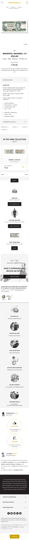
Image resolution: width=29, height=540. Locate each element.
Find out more (14, 276)
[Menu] (12, 295)
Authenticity (4, 127)
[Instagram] (17, 513)
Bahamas (19, 7)
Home (7, 7)
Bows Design (9, 528)
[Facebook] (8, 513)
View (14, 248)
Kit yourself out (14, 204)
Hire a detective (14, 226)
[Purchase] (23, 166)
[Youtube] (20, 513)
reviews (7, 291)
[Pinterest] (14, 513)
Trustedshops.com (19, 289)
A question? (4, 129)
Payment (24, 127)
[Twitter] (11, 513)
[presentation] (3, 44)
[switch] (9, 299)
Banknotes (13, 7)
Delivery (15, 127)
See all (14, 180)
